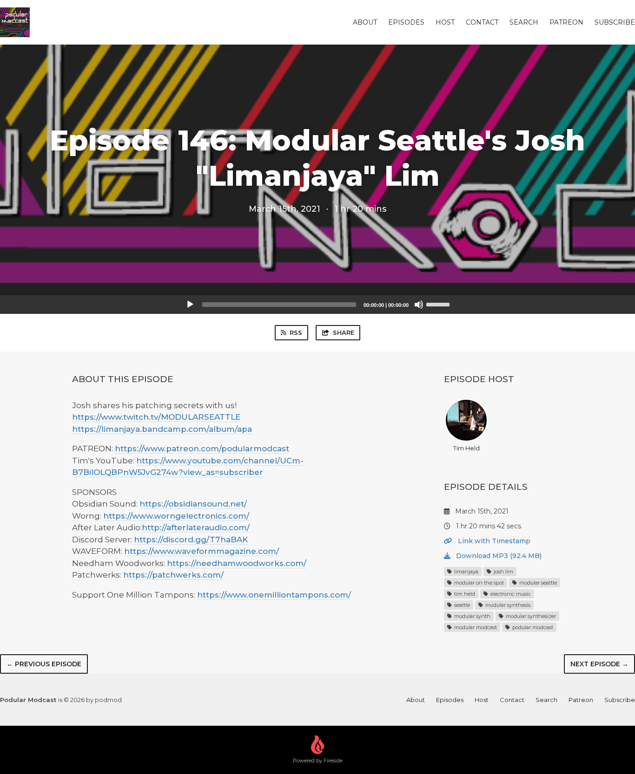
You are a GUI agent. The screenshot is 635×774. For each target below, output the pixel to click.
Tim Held (466, 448)
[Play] (190, 304)
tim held (464, 594)
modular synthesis (507, 605)
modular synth (471, 616)
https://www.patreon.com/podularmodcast (202, 448)
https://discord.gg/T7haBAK (191, 539)
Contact (482, 22)
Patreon (566, 22)
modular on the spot (478, 582)
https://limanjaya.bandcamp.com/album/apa (162, 429)
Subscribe (615, 22)
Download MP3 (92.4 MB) (498, 556)
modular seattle (537, 582)
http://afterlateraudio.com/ (196, 527)
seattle (461, 605)
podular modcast (532, 627)
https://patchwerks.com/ (173, 574)
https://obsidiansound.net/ (193, 503)
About (365, 22)
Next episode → (599, 664)
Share (343, 332)
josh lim (502, 571)
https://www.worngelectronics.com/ (176, 515)
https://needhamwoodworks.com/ (236, 563)
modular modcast (475, 627)
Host (445, 22)
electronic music (510, 594)
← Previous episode (44, 664)
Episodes (406, 22)
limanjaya (465, 571)
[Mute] (418, 304)
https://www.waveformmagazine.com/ (201, 551)
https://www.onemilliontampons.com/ (274, 594)
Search (523, 22)
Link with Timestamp (493, 541)
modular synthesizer (530, 616)
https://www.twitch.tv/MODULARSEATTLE (156, 417)
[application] (317, 304)
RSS (296, 332)
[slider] (439, 303)
